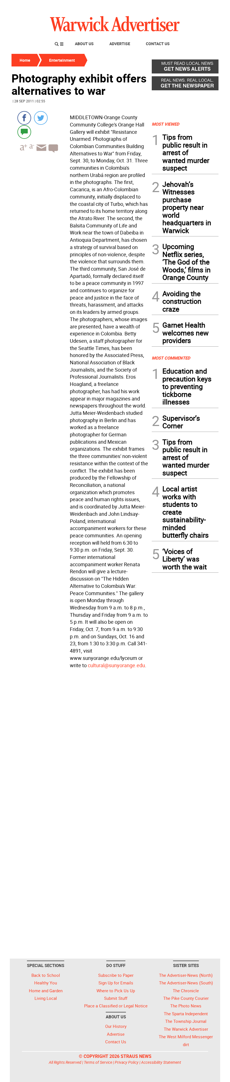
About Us (84, 43)
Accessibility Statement (161, 1062)
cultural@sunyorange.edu (116, 665)
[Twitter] (41, 118)
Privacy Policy (127, 1062)
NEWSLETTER (173, 6)
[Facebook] (24, 118)
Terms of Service (98, 1062)
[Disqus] (80, 742)
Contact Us (158, 43)
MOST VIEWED (165, 124)
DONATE (205, 6)
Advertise (119, 43)
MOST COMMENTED (171, 358)
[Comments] (24, 132)
